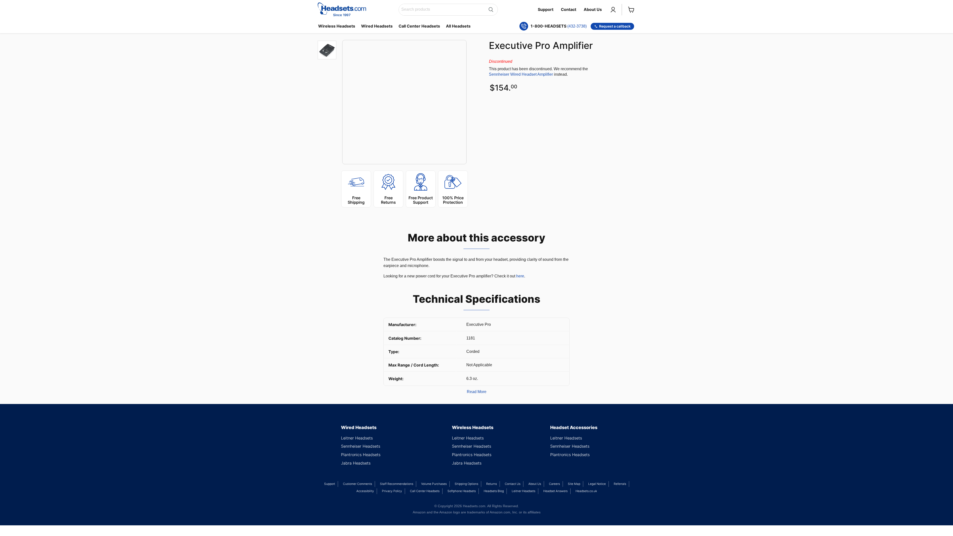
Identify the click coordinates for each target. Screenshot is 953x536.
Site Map (574, 484)
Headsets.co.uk (586, 491)
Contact (568, 9)
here (520, 276)
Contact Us (512, 484)
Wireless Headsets (336, 26)
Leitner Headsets (357, 438)
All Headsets (458, 26)
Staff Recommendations (396, 484)
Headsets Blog (494, 491)
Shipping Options (466, 484)
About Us (593, 9)
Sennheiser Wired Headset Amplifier (521, 74)
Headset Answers (555, 491)
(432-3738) (577, 26)
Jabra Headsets (356, 463)
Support (545, 9)
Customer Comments (357, 484)
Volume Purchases (434, 484)
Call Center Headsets (419, 26)
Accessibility (365, 491)
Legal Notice (597, 484)
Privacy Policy (392, 491)
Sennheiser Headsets (360, 446)
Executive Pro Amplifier (541, 45)
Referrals (620, 484)
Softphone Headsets (461, 491)
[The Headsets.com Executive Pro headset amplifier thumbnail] (327, 50)
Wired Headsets (377, 26)
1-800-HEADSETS (559, 26)
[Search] (491, 9)
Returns (491, 484)
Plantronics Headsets (360, 454)
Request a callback (615, 26)
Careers (554, 484)
